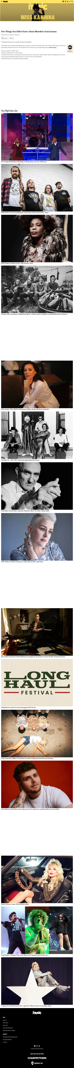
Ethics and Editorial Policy (8, 1027)
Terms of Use (5, 1025)
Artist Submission (16, 34)
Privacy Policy (5, 1022)
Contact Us (5, 1042)
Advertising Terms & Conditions (9, 1030)
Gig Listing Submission (7, 1039)
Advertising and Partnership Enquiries (10, 1036)
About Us (4, 1020)
